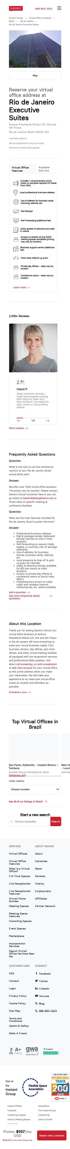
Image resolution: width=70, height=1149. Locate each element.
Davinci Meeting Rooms (18, 1119)
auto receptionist (47, 664)
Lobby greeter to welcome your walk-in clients (37, 229)
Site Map (14, 1011)
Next (54, 49)
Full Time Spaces (19, 876)
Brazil (11, 21)
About (39, 853)
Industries (41, 861)
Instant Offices (14, 1106)
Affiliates (41, 898)
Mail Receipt (27, 211)
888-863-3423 (43, 8)
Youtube (44, 996)
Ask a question (17, 592)
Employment (43, 891)
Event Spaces (17, 928)
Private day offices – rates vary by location (37, 267)
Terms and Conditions (15, 1020)
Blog (41, 1003)
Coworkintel (44, 1115)
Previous (15, 49)
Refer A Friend (18, 1033)
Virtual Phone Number (17, 900)
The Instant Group (47, 1110)
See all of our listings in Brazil (26, 801)
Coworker (11, 1110)
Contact (14, 981)
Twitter (43, 981)
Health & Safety (19, 1026)
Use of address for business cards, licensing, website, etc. (37, 201)
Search (56, 821)
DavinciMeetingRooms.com (38, 498)
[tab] (22, 169)
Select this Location (51, 1135)
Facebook (45, 973)
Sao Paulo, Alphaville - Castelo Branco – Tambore (33, 766)
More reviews (16, 428)
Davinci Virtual (16, 18)
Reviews (40, 876)
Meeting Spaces (19, 906)
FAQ (11, 973)
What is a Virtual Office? (19, 870)
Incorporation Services (17, 945)
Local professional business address (37, 192)
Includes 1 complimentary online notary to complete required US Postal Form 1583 (38, 183)
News (38, 868)
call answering (24, 664)
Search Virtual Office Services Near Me (22, 952)
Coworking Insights (16, 1115)
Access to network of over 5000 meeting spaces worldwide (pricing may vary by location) (37, 239)
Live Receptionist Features (19, 892)
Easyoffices (43, 1106)
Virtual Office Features (20, 169)
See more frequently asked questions (24, 597)
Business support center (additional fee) (37, 248)
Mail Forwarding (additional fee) (36, 220)
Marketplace (16, 936)
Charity (39, 883)
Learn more (19, 287)
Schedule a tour (18, 692)
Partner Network (45, 906)
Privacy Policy (18, 996)
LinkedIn (44, 988)
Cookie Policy (17, 1003)
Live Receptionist (19, 883)
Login (12, 988)
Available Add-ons (44, 169)
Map (35, 75)
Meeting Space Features (18, 915)
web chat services (22, 667)
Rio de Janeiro (27, 21)
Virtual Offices (18, 853)
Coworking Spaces (20, 921)
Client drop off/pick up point (34, 258)
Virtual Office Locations (40, 18)
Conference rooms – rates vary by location (37, 276)
